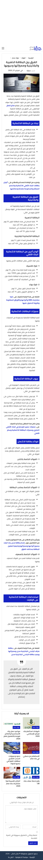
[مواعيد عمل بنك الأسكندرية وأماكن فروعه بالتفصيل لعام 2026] (12, 723)
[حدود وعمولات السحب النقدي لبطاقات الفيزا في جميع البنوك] (12, 748)
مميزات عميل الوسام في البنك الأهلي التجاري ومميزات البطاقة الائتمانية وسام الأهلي (22, 430)
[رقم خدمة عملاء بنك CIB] (31, 773)
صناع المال (10, 105)
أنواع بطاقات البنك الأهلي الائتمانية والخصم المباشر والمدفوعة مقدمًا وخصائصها (21, 185)
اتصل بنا (11, 857)
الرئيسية (32, 857)
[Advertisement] (21, 22)
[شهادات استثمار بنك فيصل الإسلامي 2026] (31, 723)
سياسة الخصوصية (21, 857)
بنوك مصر (36, 727)
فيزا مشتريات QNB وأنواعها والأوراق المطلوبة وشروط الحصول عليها (22, 300)
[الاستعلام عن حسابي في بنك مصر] (31, 748)
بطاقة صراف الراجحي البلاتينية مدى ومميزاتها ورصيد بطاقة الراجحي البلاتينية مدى (23, 651)
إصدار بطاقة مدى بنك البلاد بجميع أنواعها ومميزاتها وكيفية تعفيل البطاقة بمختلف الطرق (21, 546)
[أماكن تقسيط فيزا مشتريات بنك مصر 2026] (12, 773)
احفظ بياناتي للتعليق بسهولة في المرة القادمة (21, 837)
